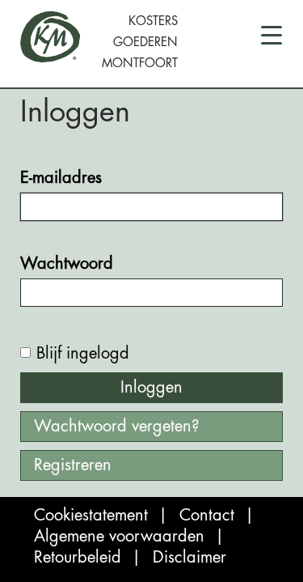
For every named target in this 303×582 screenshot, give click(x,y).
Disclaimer (189, 557)
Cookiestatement (91, 515)
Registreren (73, 465)
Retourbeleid (77, 557)
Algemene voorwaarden (119, 536)
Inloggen (151, 387)
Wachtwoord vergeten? (117, 426)
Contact (206, 515)
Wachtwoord (66, 263)
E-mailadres (61, 177)
